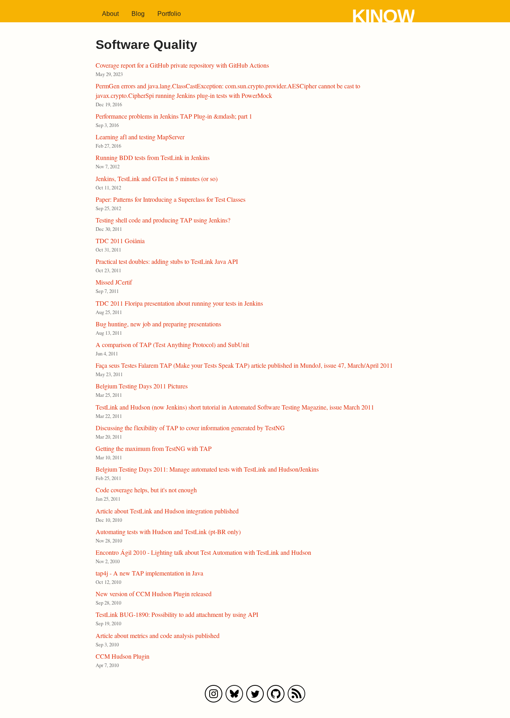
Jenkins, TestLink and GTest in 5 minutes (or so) (157, 178)
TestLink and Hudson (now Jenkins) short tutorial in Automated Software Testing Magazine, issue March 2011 (235, 407)
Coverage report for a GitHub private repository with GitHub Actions (182, 65)
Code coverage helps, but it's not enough (146, 490)
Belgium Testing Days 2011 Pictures (142, 386)
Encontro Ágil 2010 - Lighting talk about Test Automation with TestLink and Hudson (203, 552)
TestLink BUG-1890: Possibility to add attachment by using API (177, 614)
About (110, 13)
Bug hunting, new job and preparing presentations (158, 324)
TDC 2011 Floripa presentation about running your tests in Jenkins (179, 303)
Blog (138, 13)
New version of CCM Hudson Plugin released (154, 593)
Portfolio (169, 13)
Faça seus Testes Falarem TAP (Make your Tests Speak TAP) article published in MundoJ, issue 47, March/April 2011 (244, 365)
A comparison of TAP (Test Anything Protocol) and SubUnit (172, 344)
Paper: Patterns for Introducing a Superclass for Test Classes (170, 199)
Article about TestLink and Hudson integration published (167, 511)
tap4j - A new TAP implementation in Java (149, 573)
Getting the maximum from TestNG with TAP (154, 448)
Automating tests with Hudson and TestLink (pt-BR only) (168, 531)
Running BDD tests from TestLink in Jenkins (153, 157)
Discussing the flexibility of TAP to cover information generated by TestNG (190, 427)
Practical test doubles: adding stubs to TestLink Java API (167, 261)
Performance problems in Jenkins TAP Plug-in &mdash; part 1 (174, 116)
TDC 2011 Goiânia (120, 240)
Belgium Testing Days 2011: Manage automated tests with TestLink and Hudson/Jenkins (207, 469)
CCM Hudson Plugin (122, 656)
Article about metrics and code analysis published (158, 635)
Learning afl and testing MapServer (140, 137)
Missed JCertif (114, 282)
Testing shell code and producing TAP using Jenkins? (163, 220)
